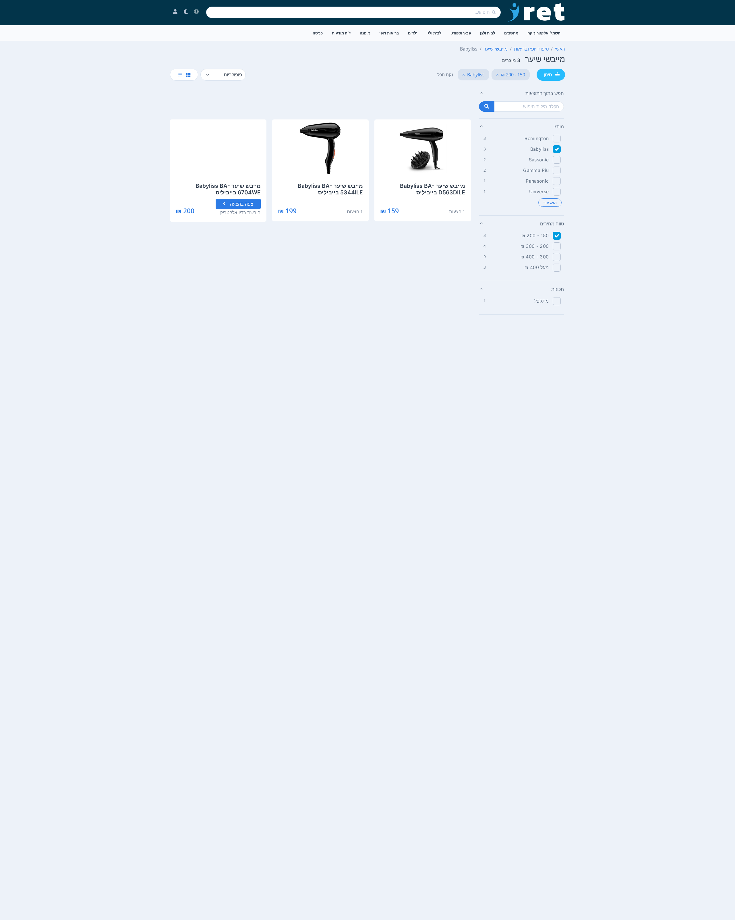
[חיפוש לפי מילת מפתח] (486, 106)
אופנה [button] (365, 33)
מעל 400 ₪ (537, 267)
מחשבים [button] (511, 33)
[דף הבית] (536, 12)
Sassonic (539, 160)
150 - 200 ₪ (535, 235)
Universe (539, 191)
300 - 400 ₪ (535, 257)
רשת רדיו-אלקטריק (238, 212)
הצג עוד (550, 202)
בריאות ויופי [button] (389, 33)
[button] (521, 93)
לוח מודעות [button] (341, 33)
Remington (537, 138)
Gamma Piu (536, 170)
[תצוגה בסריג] (188, 74)
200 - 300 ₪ (535, 246)
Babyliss (539, 149)
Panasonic (537, 181)
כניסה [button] (318, 33)
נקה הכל (445, 74)
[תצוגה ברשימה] (180, 74)
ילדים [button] (412, 33)
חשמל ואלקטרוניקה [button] (543, 33)
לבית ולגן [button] (487, 33)
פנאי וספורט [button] (460, 33)
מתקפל (541, 301)
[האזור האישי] (175, 12)
